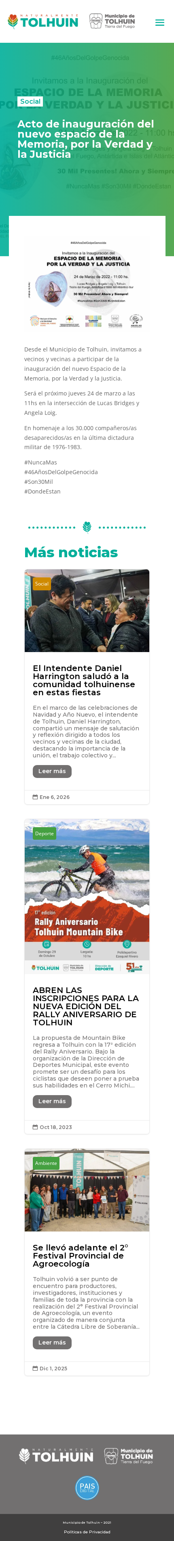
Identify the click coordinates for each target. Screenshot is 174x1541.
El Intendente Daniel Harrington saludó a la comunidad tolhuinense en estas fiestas (87, 686)
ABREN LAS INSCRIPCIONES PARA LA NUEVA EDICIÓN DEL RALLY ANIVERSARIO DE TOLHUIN (87, 976)
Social (30, 101)
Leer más (52, 771)
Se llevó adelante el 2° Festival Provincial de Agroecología (87, 1262)
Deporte (44, 833)
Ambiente (46, 1163)
